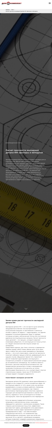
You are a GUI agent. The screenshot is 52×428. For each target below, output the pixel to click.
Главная (8, 9)
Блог (12, 9)
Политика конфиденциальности (41, 422)
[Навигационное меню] (50, 3)
